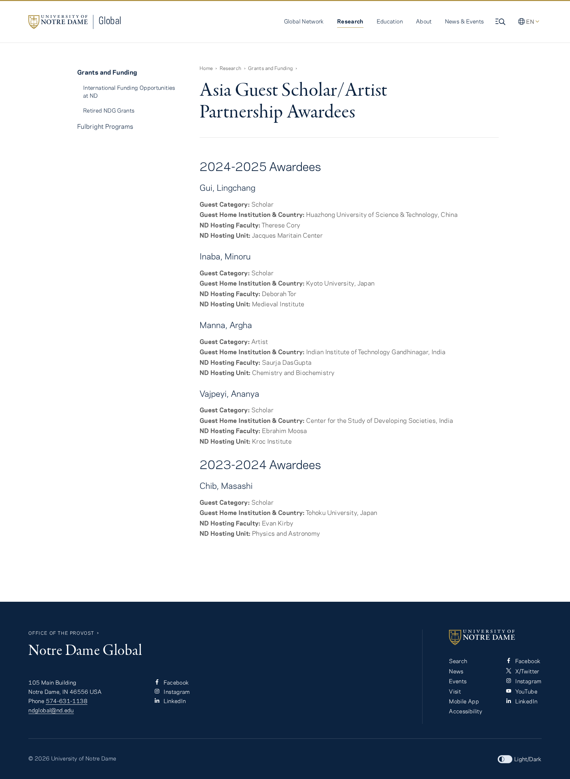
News (456, 671)
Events (457, 681)
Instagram (176, 691)
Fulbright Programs (105, 126)
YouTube (525, 691)
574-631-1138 (66, 700)
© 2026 (38, 758)
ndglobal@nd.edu (51, 710)
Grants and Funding (270, 68)
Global (110, 20)
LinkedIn (174, 700)
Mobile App (464, 701)
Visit (455, 691)
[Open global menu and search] (501, 22)
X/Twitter (526, 671)
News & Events (464, 21)
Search (458, 660)
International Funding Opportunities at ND (129, 91)
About (424, 21)
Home (206, 68)
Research (350, 21)
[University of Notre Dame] (495, 637)
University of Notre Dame (83, 758)
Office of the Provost (61, 633)
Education (390, 21)
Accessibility (465, 711)
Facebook (175, 682)
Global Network (304, 21)
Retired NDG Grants (108, 110)
